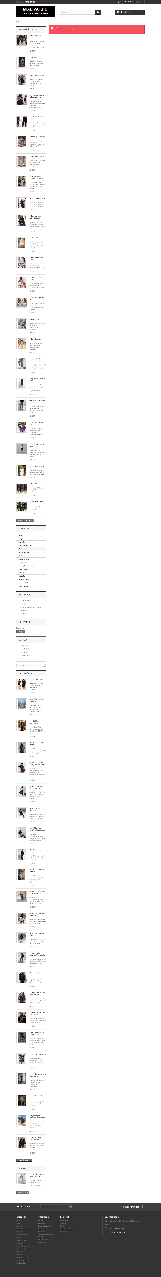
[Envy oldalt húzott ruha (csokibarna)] (21, 1078)
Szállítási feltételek (26, 600)
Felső (20, 535)
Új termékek (25, 673)
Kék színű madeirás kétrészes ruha (36, 1175)
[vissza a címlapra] (19, 21)
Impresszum (24, 610)
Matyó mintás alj (35, 57)
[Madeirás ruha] (21, 262)
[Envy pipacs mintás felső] (21, 427)
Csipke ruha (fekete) (36, 679)
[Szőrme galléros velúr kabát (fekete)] (21, 997)
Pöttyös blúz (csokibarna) (33, 722)
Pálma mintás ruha (36, 502)
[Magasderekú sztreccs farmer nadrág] (21, 405)
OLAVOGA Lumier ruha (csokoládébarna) (37, 763)
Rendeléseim (64, 1220)
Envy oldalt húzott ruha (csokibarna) (37, 1075)
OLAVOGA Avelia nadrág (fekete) (35, 787)
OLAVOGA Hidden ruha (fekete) (36, 851)
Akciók (22, 1168)
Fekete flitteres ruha (36, 75)
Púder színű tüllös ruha (37, 156)
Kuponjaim (64, 1232)
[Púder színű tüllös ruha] (21, 161)
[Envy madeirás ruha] (21, 470)
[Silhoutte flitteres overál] (21, 488)
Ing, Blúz (22, 542)
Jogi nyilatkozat (25, 604)
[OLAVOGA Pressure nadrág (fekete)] (21, 812)
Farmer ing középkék (37, 137)
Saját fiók (64, 1217)
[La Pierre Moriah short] (21, 202)
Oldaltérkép (42, 1242)
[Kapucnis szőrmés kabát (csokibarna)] (21, 1142)
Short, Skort (23, 569)
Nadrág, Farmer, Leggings (27, 566)
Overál (21, 556)
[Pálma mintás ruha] (21, 506)
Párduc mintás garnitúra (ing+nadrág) (37, 954)
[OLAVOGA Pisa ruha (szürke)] (21, 874)
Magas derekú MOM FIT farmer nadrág (36, 1033)
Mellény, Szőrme (24, 579)
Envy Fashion (24, 655)
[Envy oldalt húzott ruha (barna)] (21, 1100)
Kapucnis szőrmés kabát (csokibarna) (36, 1138)
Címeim (62, 1226)
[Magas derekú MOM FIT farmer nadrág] (21, 1037)
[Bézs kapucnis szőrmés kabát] (21, 220)
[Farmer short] (21, 323)
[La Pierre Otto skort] (21, 242)
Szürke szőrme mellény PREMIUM (36, 177)
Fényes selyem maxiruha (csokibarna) (37, 1117)
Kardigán (22, 576)
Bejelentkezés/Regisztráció (134, 2)
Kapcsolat (120, 2)
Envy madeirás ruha (36, 466)
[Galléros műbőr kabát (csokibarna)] (21, 977)
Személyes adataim (66, 1229)
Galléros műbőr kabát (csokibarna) (37, 974)
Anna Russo (24, 645)
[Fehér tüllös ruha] (21, 343)
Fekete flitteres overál (37, 484)
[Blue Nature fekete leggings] (21, 121)
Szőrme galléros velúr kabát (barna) (37, 1013)
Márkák (23, 639)
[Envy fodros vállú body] (21, 1058)
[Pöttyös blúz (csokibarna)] (21, 725)
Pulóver (21, 573)
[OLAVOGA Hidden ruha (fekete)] (21, 854)
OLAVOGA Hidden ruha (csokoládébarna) (37, 829)
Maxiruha (22, 549)
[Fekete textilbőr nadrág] (21, 40)
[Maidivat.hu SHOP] (36, 11)
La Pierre (23, 659)
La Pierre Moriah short (37, 198)
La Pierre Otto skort (36, 238)
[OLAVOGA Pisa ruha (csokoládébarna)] (21, 896)
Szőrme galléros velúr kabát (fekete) (37, 994)
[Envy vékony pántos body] (21, 302)
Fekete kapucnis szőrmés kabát (35, 217)
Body (20, 539)
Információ (25, 594)
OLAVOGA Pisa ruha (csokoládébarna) (37, 892)
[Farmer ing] (21, 141)
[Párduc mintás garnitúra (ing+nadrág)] (21, 957)
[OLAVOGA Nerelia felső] (21, 747)
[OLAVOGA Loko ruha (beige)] (21, 703)
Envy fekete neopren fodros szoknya (36, 96)
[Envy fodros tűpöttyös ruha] (21, 383)
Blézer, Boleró (23, 583)
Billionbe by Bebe (26, 649)
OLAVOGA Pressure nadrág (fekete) (36, 809)
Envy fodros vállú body (37, 1054)
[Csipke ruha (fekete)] (21, 684)
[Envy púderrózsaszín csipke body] (21, 448)
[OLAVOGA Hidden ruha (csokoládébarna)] (21, 832)
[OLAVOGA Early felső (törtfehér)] (21, 918)
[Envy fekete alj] (21, 99)
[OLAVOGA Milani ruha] (21, 767)
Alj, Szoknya (23, 562)
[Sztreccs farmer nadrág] (21, 363)
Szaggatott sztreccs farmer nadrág (36, 360)
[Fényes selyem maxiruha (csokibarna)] (21, 1120)
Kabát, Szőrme (23, 586)
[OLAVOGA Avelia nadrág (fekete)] (21, 791)
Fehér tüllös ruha (35, 339)
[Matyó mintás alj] (21, 62)
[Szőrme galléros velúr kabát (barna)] (21, 1017)
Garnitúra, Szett (24, 559)
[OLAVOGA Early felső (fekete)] (21, 937)
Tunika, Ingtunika (24, 552)
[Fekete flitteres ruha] (21, 79)
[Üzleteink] (31, 628)
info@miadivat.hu (119, 1232)
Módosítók (63, 1223)
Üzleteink (23, 614)
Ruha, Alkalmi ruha (25, 545)
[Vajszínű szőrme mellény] (21, 181)
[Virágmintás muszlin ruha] (21, 282)
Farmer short (34, 319)
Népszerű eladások (29, 29)
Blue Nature (24, 652)
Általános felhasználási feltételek (30, 607)
